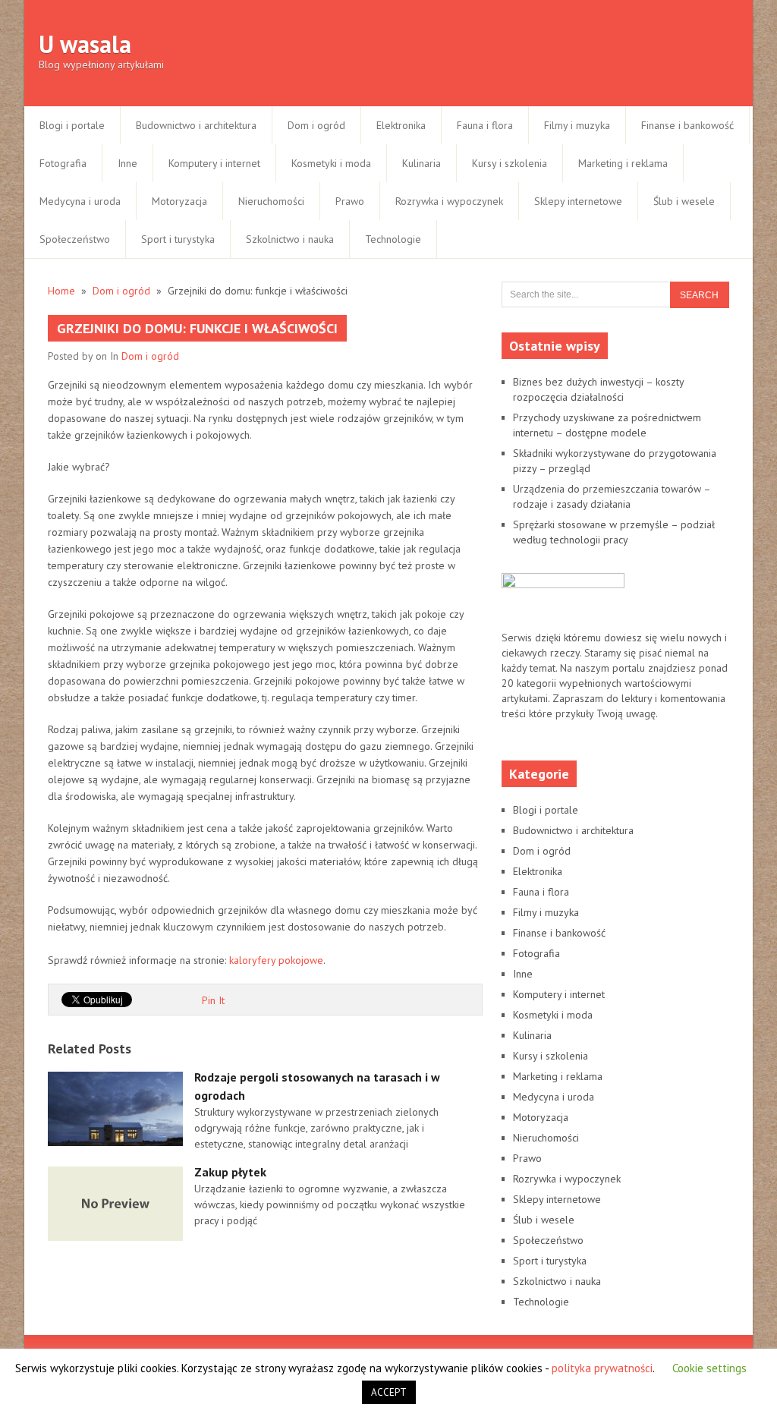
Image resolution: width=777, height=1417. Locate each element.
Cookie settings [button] (709, 1368)
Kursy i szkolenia (509, 163)
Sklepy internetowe (578, 201)
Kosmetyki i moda (331, 163)
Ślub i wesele (684, 201)
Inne (127, 163)
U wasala (85, 44)
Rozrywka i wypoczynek (449, 201)
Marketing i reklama (623, 163)
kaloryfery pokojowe (276, 960)
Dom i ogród (316, 125)
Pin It (213, 1000)
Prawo (349, 201)
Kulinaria (421, 163)
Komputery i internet (214, 163)
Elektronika (401, 125)
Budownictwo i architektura (196, 125)
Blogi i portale (72, 125)
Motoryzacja (179, 201)
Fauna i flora (485, 125)
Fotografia (63, 163)
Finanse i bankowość (687, 125)
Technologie (393, 239)
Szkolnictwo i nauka (290, 239)
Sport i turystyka (178, 239)
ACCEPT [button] (389, 1392)
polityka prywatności (602, 1368)
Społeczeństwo (74, 239)
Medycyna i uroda (80, 201)
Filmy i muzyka (577, 125)
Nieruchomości (271, 201)
